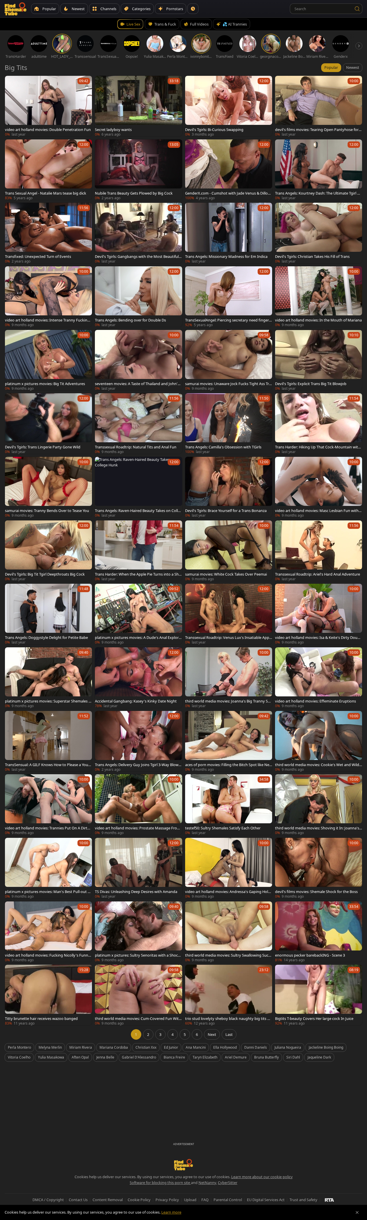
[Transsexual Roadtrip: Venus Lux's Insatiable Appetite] (228, 614)
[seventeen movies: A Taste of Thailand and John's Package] (138, 360)
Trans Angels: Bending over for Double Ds (130, 320)
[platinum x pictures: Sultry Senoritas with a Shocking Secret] (138, 931)
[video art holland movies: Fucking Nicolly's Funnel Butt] (48, 931)
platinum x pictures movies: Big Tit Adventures (45, 383)
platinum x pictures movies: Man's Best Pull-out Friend (48, 891)
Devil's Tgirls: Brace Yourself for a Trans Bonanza (226, 510)
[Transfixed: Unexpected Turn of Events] (48, 233)
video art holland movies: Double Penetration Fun (48, 129)
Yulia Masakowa (51, 1057)
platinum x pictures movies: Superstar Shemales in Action (48, 701)
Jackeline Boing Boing (326, 1047)
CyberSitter (227, 1182)
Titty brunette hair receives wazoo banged (41, 1018)
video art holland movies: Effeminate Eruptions (315, 701)
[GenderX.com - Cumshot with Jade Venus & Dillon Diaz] (228, 169)
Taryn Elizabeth (205, 1057)
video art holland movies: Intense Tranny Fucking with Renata (47, 320)
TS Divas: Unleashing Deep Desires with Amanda (136, 891)
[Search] (357, 9)
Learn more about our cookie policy (262, 1176)
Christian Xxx (145, 1047)
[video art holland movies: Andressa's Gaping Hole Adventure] (228, 868)
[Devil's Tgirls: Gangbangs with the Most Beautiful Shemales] (138, 233)
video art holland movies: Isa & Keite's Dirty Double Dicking (318, 637)
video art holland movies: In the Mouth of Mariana (318, 320)
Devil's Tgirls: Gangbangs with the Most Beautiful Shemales (138, 256)
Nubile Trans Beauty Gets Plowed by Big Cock (134, 193)
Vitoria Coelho (19, 1057)
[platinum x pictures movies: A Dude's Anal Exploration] (138, 614)
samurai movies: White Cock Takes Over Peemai (226, 574)
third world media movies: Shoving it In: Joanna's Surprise (318, 828)
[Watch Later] (192, 8)
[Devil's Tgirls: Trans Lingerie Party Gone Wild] (48, 423)
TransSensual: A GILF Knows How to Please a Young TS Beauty (48, 764)
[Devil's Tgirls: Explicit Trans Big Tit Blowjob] (318, 360)
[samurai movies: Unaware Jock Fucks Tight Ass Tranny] (228, 360)
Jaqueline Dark (319, 1057)
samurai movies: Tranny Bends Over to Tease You (47, 510)
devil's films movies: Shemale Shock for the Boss (316, 891)
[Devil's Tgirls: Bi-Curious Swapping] (228, 106)
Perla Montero (19, 1047)
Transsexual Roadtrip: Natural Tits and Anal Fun (135, 447)
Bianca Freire (174, 1057)
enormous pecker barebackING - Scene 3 (310, 955)
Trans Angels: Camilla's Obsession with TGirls (223, 447)
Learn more (171, 1212)
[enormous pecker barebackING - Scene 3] (318, 931)
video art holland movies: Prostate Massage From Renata (137, 828)
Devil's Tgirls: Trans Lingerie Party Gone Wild (42, 447)
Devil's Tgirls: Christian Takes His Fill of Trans (312, 256)
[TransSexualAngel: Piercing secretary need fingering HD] (228, 296)
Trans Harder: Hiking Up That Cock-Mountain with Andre (317, 447)
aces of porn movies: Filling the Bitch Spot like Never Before (228, 764)
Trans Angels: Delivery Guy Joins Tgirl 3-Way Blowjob (138, 764)
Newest (352, 67)
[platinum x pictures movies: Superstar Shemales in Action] (48, 677)
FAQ (205, 1199)
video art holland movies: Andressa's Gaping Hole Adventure (227, 891)
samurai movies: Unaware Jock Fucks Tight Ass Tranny (228, 383)
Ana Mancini (196, 1047)
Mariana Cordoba (114, 1047)
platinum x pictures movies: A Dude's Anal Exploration (138, 637)
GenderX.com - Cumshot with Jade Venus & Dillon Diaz (227, 193)
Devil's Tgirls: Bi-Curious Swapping (214, 129)
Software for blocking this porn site (160, 1182)
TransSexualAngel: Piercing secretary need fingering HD (228, 320)
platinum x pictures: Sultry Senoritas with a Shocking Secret (138, 955)
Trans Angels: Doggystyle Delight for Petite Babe (46, 637)
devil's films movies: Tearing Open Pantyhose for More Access (317, 129)
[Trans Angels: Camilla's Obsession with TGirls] (228, 423)
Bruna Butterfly (266, 1057)
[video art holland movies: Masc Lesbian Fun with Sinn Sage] (318, 487)
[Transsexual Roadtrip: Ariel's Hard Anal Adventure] (318, 550)
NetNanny (207, 1182)
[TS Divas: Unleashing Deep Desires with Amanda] (138, 868)
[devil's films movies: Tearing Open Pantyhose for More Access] (318, 106)
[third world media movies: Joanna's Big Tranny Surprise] (228, 677)
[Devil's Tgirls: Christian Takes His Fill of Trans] (318, 233)
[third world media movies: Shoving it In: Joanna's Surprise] (318, 804)
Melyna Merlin (50, 1047)
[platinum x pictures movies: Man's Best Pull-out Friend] (48, 868)
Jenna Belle (105, 1057)
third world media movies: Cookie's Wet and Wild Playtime (317, 764)
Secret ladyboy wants (113, 129)
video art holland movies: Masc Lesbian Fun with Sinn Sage (318, 510)
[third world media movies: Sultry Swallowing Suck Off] (228, 931)
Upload (190, 1199)
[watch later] (12, 82)
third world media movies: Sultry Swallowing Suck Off (227, 955)
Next (212, 1034)
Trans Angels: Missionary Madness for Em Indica (226, 256)
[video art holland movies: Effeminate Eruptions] (318, 677)
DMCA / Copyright (48, 1199)
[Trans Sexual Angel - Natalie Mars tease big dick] (48, 169)
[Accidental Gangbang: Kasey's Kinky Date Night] (138, 677)
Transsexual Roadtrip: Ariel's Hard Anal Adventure (317, 574)
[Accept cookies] (357, 1212)
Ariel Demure (236, 1057)
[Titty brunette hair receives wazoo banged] (48, 995)
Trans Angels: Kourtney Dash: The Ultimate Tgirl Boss (318, 193)
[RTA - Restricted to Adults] (329, 1199)
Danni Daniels (255, 1047)
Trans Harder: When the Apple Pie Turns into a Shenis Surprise (138, 574)
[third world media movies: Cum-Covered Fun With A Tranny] (138, 995)
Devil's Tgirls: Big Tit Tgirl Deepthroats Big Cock (45, 574)
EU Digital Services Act (266, 1199)
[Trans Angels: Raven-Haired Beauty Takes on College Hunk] (138, 487)
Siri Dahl (293, 1057)
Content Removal (108, 1199)
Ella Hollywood (225, 1047)
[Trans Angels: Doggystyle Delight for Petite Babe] (48, 614)
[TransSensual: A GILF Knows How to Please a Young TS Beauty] (48, 741)
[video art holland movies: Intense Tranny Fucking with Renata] (48, 296)
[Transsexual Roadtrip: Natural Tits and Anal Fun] (138, 423)
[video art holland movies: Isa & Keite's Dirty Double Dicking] (318, 614)
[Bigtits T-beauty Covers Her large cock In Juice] (318, 995)
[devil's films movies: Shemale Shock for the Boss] (318, 868)
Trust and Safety (303, 1199)
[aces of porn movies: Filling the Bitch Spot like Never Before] (228, 741)
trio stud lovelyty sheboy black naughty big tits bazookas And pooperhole (228, 1018)
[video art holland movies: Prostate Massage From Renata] (138, 804)
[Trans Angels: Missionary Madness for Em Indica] (228, 233)
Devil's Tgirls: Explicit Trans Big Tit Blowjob (310, 383)
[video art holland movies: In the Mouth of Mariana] (318, 296)
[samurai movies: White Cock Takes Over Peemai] (228, 550)
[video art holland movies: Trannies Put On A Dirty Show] (48, 804)
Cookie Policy (139, 1199)
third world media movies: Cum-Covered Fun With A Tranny (138, 1018)
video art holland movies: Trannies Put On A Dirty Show (47, 828)
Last (229, 1034)
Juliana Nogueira (287, 1047)
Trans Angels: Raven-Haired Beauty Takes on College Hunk (137, 510)
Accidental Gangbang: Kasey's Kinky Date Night (136, 701)
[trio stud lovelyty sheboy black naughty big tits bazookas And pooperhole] (228, 995)
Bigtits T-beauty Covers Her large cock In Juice (314, 1018)
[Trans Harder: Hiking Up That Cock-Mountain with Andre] (318, 423)
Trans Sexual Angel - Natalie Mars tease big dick (45, 193)
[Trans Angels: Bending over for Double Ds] (138, 296)
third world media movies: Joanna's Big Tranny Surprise (228, 701)
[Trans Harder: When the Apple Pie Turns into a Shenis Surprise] (138, 550)
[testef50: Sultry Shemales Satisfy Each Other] (228, 804)
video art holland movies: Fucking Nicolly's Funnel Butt (48, 955)
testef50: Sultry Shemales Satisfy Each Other (223, 828)
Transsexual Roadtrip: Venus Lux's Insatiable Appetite (228, 637)
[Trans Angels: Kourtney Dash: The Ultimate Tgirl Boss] (318, 169)
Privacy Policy (167, 1199)
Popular (331, 67)
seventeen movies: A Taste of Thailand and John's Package (137, 383)
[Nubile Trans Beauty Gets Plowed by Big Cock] (138, 169)
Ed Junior (171, 1047)
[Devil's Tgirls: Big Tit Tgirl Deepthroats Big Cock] (48, 550)
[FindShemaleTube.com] (15, 8)
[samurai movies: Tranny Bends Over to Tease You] (48, 487)
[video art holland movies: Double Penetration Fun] (48, 106)
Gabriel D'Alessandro (139, 1057)
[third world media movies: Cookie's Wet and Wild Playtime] (318, 741)
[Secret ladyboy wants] (138, 106)
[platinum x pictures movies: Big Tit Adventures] (48, 360)
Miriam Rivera (80, 1047)
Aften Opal (80, 1057)
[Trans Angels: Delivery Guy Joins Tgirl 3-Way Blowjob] (138, 741)
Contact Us (78, 1199)
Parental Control (228, 1199)
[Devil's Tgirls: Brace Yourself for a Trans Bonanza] (228, 487)
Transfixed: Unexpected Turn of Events (38, 256)
